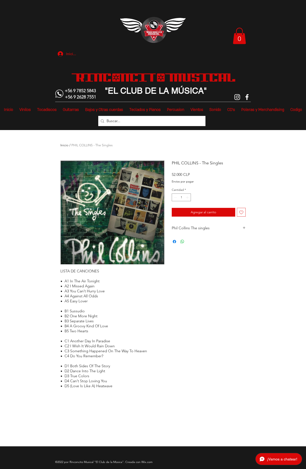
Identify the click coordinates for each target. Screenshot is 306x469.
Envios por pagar (183, 181)
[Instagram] (237, 97)
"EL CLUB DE (131, 91)
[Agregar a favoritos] (241, 212)
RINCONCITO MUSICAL (156, 77)
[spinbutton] (181, 197)
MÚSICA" (188, 91)
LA (163, 91)
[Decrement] (175, 197)
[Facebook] (247, 97)
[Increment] (187, 197)
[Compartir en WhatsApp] (182, 241)
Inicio (64, 145)
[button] (239, 36)
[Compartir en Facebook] (174, 241)
